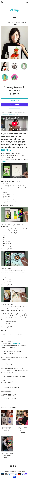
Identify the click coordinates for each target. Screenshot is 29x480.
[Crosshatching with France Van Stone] (7, 417)
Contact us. (4, 398)
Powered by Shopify (20, 471)
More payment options (14, 108)
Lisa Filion (6, 150)
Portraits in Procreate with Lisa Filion (11, 114)
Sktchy (5, 161)
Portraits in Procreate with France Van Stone (22, 429)
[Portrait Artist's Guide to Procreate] (7, 443)
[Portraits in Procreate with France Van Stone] (22, 417)
